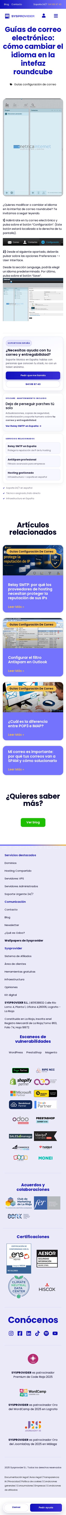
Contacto (11, 909)
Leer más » (16, 607)
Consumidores (25, 1485)
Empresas (40, 1485)
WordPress (16, 1052)
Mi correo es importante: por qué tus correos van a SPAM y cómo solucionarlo (32, 756)
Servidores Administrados (21, 886)
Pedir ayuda (46, 1507)
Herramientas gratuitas (20, 971)
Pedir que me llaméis (33, 375)
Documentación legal (16, 1477)
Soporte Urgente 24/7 (19, 894)
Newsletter (12, 925)
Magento (51, 1052)
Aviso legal (36, 1477)
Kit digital (11, 995)
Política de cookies (31, 1481)
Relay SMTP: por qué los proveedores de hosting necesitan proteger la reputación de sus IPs (30, 591)
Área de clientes (15, 964)
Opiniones (11, 987)
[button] (56, 16)
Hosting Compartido (18, 871)
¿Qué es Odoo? (15, 933)
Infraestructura (14, 979)
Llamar (16, 1507)
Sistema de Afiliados (18, 956)
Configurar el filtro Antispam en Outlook (27, 659)
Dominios (11, 863)
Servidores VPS (14, 878)
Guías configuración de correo (35, 84)
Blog (7, 917)
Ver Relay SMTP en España (23, 426)
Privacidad (14, 1481)
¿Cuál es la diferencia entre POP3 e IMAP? (28, 723)
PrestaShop (34, 1052)
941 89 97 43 (33, 384)
